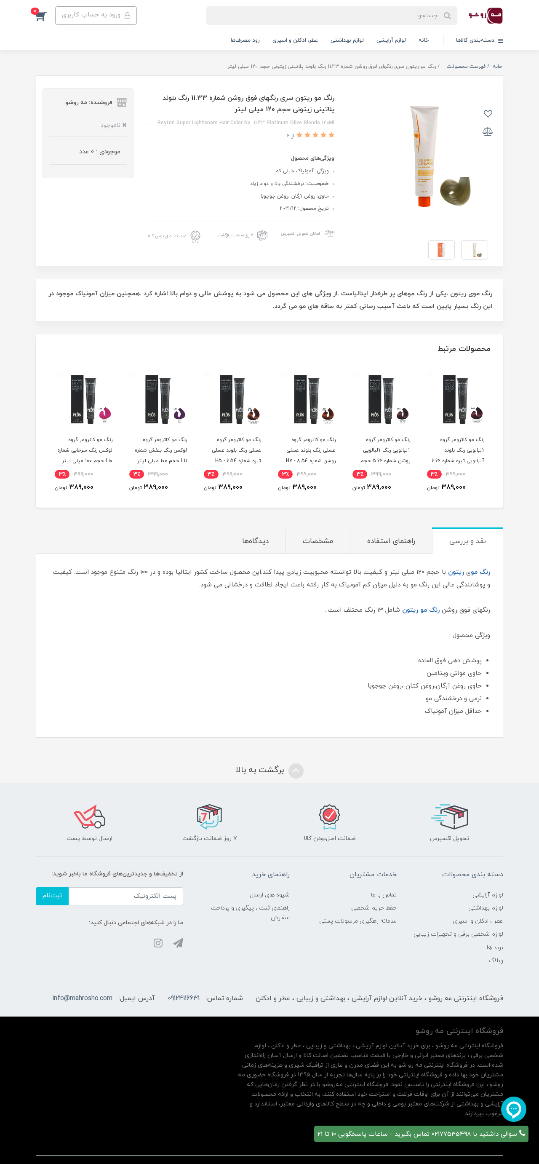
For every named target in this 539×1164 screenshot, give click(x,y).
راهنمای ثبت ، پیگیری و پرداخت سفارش (250, 913)
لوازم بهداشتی (347, 40)
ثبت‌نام (52, 895)
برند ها (495, 948)
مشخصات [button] (318, 541)
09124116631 (184, 998)
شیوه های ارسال (270, 895)
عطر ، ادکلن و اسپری (478, 921)
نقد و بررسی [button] (467, 541)
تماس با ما (384, 895)
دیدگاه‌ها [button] (255, 541)
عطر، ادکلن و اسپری (295, 40)
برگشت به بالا (261, 770)
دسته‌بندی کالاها (476, 40)
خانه (424, 40)
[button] (45, 15)
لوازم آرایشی (391, 40)
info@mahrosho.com (82, 998)
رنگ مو (480, 572)
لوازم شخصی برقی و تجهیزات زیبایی (458, 934)
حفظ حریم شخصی (374, 908)
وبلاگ (496, 961)
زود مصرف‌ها (245, 40)
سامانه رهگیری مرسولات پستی (358, 921)
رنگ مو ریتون (421, 610)
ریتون (456, 572)
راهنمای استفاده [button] (391, 541)
